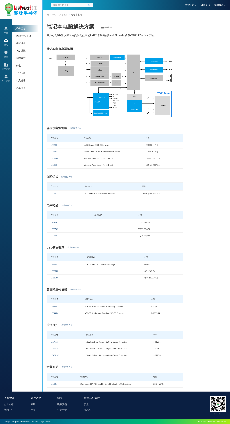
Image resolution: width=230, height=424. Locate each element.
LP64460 (54, 313)
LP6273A (54, 229)
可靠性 (87, 409)
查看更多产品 (75, 128)
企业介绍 (9, 404)
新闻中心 (9, 409)
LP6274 (54, 236)
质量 (86, 404)
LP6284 (54, 145)
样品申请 (62, 409)
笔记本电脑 (76, 14)
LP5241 (54, 384)
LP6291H (54, 194)
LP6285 (54, 152)
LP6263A (54, 158)
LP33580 (54, 278)
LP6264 (54, 165)
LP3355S (54, 271)
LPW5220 (54, 349)
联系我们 (62, 404)
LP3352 (54, 265)
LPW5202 (54, 342)
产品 (33, 409)
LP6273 (54, 223)
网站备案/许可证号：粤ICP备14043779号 (212, 422)
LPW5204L (55, 355)
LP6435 (54, 307)
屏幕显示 (63, 14)
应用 (54, 14)
